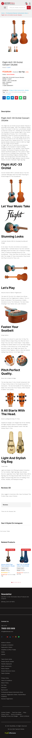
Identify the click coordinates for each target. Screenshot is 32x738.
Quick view (5, 568)
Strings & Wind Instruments (16, 90)
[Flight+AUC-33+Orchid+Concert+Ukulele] (8, 97)
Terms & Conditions (6, 680)
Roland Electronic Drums (8, 671)
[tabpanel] (8, 564)
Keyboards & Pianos (6, 647)
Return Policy (5, 682)
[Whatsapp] (18, 637)
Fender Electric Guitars (7, 661)
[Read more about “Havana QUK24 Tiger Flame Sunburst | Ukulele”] (6, 561)
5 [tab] (18, 582)
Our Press (3, 685)
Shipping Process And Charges (9, 716)
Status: (4, 74)
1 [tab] (11, 582)
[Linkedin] (10, 637)
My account (4, 689)
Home (3, 13)
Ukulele (27, 90)
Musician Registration (7, 698)
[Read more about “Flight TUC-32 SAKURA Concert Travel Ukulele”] (22, 561)
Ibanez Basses (5, 668)
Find (29, 7)
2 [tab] (13, 582)
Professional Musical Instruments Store (17, 13)
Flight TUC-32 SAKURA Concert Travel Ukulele (23, 565)
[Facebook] (1, 637)
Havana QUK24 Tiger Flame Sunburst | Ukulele (8, 565)
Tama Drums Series (6, 659)
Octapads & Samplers (7, 645)
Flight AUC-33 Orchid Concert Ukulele (15, 92)
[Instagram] (15, 637)
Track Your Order (16, 712)
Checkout (3, 687)
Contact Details (5, 712)
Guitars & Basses (6, 642)
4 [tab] (16, 582)
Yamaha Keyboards (6, 663)
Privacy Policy (5, 678)
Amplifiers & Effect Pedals (8, 649)
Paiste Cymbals (5, 673)
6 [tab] (20, 582)
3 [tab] (15, 582)
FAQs (24, 712)
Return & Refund (24, 716)
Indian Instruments (6, 666)
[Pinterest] (13, 637)
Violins (3, 652)
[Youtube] (7, 637)
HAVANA (7, 570)
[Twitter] (4, 637)
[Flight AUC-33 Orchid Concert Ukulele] (4, 97)
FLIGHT (8, 67)
